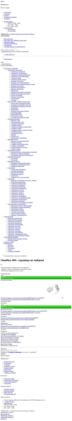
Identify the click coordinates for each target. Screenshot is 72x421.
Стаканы (14, 100)
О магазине (7, 12)
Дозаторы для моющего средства (21, 105)
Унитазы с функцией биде (19, 215)
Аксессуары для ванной (15, 70)
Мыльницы (14, 90)
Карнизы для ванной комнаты (20, 82)
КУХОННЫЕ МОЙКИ (11, 237)
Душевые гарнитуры (17, 123)
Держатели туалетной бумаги (20, 76)
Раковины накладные (17, 166)
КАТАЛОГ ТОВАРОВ (11, 68)
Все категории (8, 39)
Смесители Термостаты (18, 186)
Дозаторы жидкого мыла (18, 79)
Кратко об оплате (9, 361)
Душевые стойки (16, 128)
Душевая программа (14, 119)
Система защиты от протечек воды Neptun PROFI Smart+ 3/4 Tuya (20, 312)
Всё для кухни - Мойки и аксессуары (15, 40)
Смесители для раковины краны (21, 198)
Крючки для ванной (17, 89)
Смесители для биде (17, 193)
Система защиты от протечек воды (14, 46)
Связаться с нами (9, 366)
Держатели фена (16, 78)
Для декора (14, 158)
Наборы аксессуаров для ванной (21, 92)
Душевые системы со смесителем (21, 127)
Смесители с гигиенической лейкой (22, 202)
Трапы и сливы (15, 149)
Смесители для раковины (18, 196)
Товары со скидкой (10, 372)
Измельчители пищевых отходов (21, 106)
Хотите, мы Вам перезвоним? (20, 51)
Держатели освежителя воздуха (20, 75)
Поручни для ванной (17, 97)
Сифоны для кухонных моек (19, 144)
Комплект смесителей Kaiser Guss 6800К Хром (15, 328)
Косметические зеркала (18, 87)
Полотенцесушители (14, 150)
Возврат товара (8, 368)
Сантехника (7, 45)
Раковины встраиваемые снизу (20, 164)
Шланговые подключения (19, 138)
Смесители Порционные (18, 183)
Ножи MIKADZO (16, 114)
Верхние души (15, 120)
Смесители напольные (18, 201)
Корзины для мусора (17, 86)
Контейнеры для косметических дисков (23, 84)
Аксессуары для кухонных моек (20, 103)
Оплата (6, 15)
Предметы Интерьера (10, 43)
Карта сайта (7, 369)
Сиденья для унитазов (17, 212)
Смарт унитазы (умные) (18, 213)
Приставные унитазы (17, 210)
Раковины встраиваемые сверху (20, 163)
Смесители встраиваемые (19, 188)
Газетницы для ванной (18, 71)
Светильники (15, 98)
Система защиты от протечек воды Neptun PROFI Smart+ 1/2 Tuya (20, 299)
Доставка (7, 14)
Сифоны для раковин (17, 145)
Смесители (14, 175)
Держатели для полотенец (19, 73)
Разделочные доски (17, 116)
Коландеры (14, 108)
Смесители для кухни (17, 191)
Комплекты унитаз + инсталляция (21, 205)
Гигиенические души (17, 122)
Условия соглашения (10, 17)
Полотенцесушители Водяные (20, 153)
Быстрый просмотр (6, 280)
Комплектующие (9, 42)
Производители (9, 371)
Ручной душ (15, 136)
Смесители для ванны (17, 194)
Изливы (13, 134)
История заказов (9, 391)
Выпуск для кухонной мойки (20, 141)
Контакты (7, 18)
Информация (8, 243)
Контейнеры (15, 109)
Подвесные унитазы (17, 209)
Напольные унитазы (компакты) (21, 207)
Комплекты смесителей (18, 182)
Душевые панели (16, 125)
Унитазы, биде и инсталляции (20, 177)
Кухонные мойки (16, 112)
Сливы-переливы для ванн (19, 147)
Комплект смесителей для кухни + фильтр (23, 180)
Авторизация (12, 31)
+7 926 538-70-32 (9, 54)
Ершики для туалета (17, 81)
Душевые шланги (16, 131)
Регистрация (11, 29)
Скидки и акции (9, 242)
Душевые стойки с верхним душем (21, 130)
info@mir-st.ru (8, 59)
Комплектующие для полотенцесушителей (24, 152)
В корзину (4, 303)
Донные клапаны (16, 142)
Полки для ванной (16, 95)
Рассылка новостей (10, 394)
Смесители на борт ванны (19, 199)
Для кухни (14, 160)
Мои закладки (8, 392)
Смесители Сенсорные (18, 185)
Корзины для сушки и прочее (20, 111)
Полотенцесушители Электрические (22, 155)
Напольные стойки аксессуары (20, 93)
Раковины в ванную (14, 161)
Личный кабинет (9, 389)
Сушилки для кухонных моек (20, 117)
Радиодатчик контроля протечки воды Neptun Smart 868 (17, 319)
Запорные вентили (16, 133)
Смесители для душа (17, 190)
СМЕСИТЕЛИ (8, 216)
